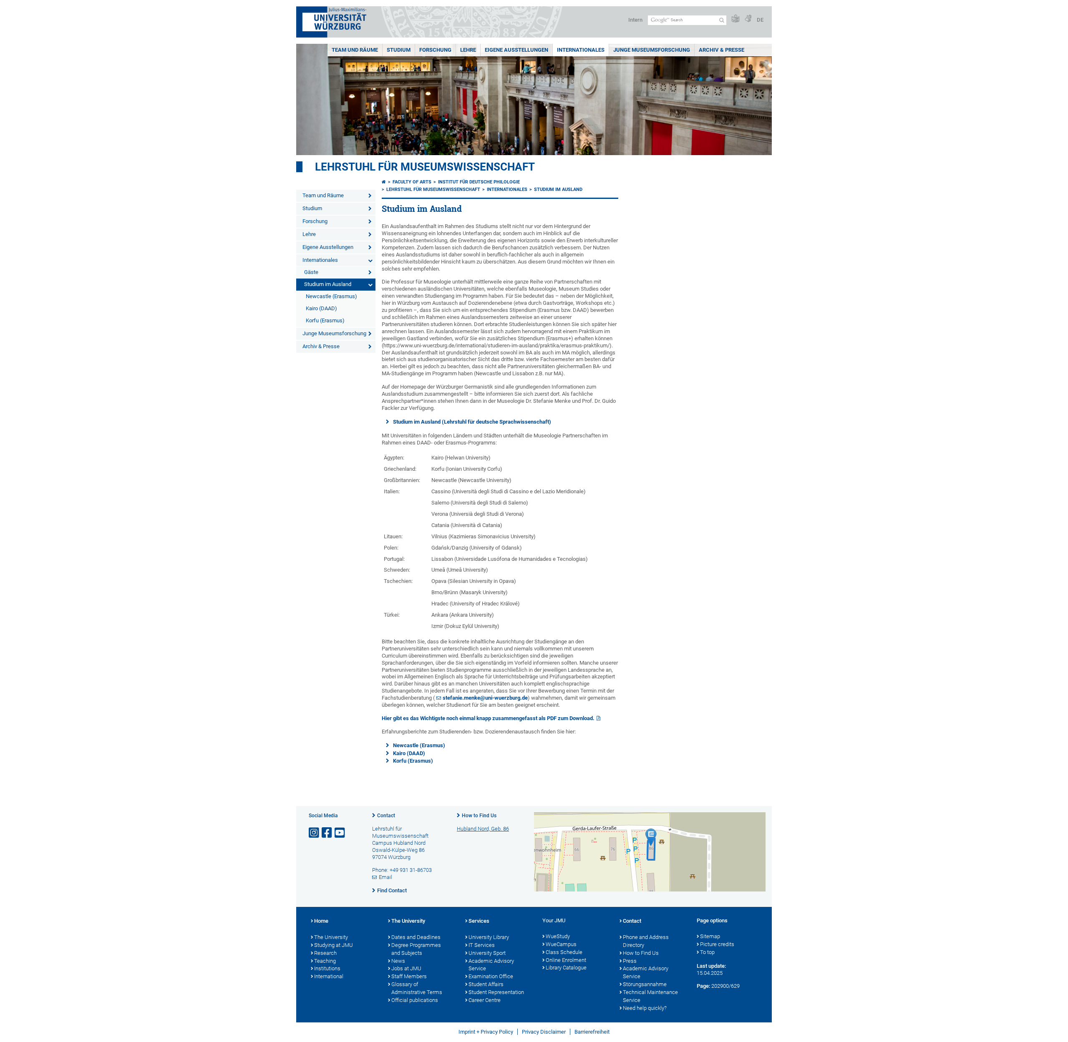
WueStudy (558, 936)
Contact (386, 816)
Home (321, 921)
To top (707, 952)
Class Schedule (564, 952)
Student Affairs (486, 984)
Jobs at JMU (406, 968)
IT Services (482, 945)
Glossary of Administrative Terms (416, 988)
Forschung (435, 50)
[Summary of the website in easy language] (735, 19)
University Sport (487, 953)
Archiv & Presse (721, 50)
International (328, 976)
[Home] (384, 182)
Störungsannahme (645, 984)
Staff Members (409, 976)
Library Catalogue (566, 967)
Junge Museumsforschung (651, 50)
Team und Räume (355, 50)
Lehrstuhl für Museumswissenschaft (425, 167)
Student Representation (496, 992)
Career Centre (485, 1000)
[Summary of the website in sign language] (748, 19)
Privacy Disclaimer (544, 1032)
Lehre (468, 50)
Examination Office (491, 976)
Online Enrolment (566, 960)
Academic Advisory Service (491, 965)
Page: (703, 986)
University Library (489, 937)
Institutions (327, 968)
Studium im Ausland (327, 284)
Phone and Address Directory (646, 941)
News (398, 961)
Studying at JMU (333, 945)
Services (479, 921)
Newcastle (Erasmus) (331, 296)
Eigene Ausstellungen (516, 50)
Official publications (414, 1000)
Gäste (311, 272)
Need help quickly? (645, 1008)
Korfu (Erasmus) (325, 320)
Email (385, 877)
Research (325, 953)
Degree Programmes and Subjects (416, 949)
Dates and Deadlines (416, 937)
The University (331, 937)
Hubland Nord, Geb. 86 (483, 829)
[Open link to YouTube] (340, 833)
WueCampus (561, 944)
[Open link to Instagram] (314, 833)
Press (630, 961)
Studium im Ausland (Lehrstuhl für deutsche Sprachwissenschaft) (472, 422)
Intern (635, 20)
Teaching (325, 961)
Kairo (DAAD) (321, 308)
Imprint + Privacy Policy (485, 1032)
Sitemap (710, 936)
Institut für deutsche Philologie (479, 182)
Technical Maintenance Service (650, 996)
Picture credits (717, 944)
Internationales (581, 50)
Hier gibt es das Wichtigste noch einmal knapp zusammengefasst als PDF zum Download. (488, 718)
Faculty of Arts (412, 182)
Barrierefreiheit (592, 1032)
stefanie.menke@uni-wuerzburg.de (485, 698)
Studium (399, 50)
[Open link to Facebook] (327, 833)
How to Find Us (479, 816)
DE (760, 20)
